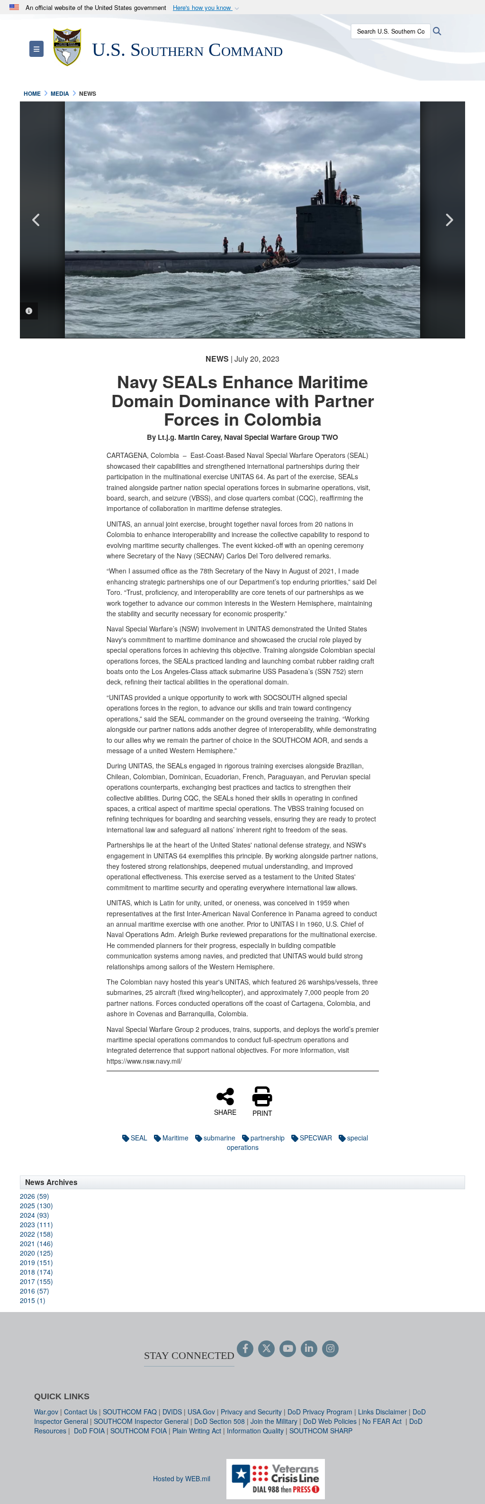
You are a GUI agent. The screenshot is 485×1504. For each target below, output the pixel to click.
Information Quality (255, 1430)
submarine (219, 1137)
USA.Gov (201, 1411)
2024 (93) (34, 1215)
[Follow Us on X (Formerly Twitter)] (266, 1349)
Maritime (175, 1137)
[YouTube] (287, 1349)
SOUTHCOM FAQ (130, 1411)
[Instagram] (330, 1349)
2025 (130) (36, 1205)
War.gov (46, 1411)
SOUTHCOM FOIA (138, 1430)
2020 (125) (36, 1253)
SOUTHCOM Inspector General (141, 1421)
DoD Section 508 (219, 1421)
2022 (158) (36, 1234)
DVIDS (172, 1411)
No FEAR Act (383, 1421)
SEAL (139, 1137)
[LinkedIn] (309, 1349)
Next (448, 219)
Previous (36, 219)
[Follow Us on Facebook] (245, 1349)
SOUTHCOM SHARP (320, 1430)
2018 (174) (36, 1271)
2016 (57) (34, 1290)
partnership (268, 1137)
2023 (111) (36, 1224)
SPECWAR (316, 1137)
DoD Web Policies (330, 1421)
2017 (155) (36, 1281)
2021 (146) (36, 1243)
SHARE (225, 1111)
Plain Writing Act (196, 1430)
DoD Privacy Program (319, 1411)
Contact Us (80, 1411)
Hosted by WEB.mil (181, 1478)
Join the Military (274, 1421)
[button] (207, 8)
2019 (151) (36, 1262)
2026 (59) (34, 1196)
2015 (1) (32, 1300)
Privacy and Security (251, 1411)
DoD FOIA (89, 1430)
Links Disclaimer (382, 1411)
